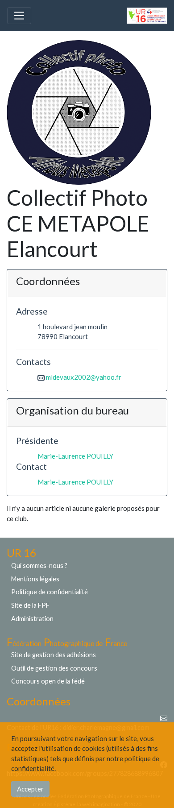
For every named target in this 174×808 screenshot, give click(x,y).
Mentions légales (35, 579)
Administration (32, 618)
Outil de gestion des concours (54, 668)
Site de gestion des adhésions (53, 655)
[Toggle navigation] (19, 15)
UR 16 (21, 552)
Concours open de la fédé (48, 681)
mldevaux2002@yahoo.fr (83, 377)
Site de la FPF (30, 605)
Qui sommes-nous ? (39, 565)
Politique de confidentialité (49, 592)
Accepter (30, 789)
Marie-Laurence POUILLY (75, 456)
